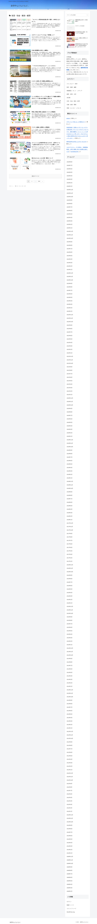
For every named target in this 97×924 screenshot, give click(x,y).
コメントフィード (71, 908)
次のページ (35, 176)
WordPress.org (71, 912)
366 (39, 181)
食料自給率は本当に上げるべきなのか (76, 141)
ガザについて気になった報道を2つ (75, 122)
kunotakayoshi (74, 151)
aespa (68, 118)
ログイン (69, 901)
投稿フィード (70, 905)
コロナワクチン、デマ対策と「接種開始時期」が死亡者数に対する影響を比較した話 (77, 149)
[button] (87, 15)
